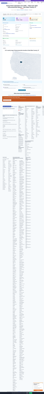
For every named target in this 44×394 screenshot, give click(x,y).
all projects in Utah (33, 25)
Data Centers (38, 2)
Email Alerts (32, 2)
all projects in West (7, 29)
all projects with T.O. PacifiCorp (10, 33)
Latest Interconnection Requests (20, 3)
